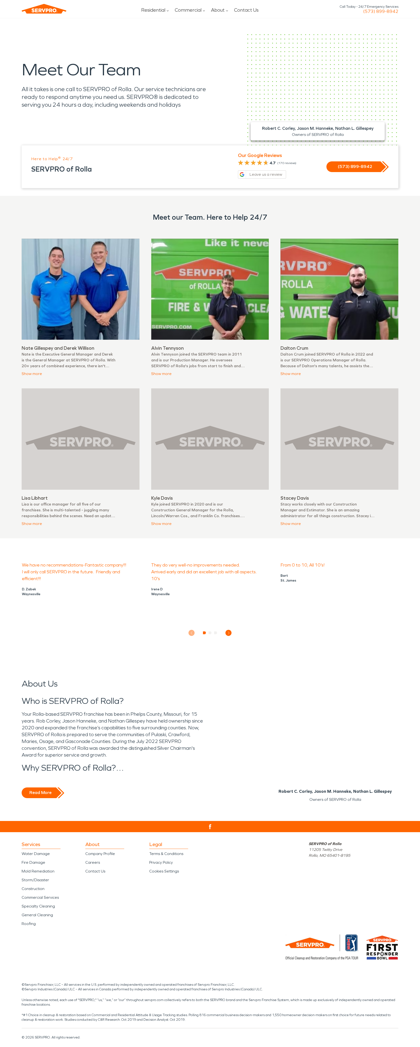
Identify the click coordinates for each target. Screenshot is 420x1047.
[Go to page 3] (216, 633)
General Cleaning (37, 915)
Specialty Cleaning (38, 906)
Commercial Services (40, 897)
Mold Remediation (38, 871)
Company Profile (100, 853)
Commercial (188, 10)
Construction (33, 888)
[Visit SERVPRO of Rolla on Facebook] (210, 826)
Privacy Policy (161, 862)
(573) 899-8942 (380, 11)
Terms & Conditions (166, 853)
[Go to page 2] (210, 633)
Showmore (32, 373)
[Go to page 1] (204, 633)
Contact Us (246, 10)
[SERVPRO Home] (44, 9)
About (218, 10)
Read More (40, 792)
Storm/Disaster (35, 880)
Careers (92, 862)
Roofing (29, 923)
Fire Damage (33, 862)
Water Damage (36, 853)
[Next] (228, 633)
